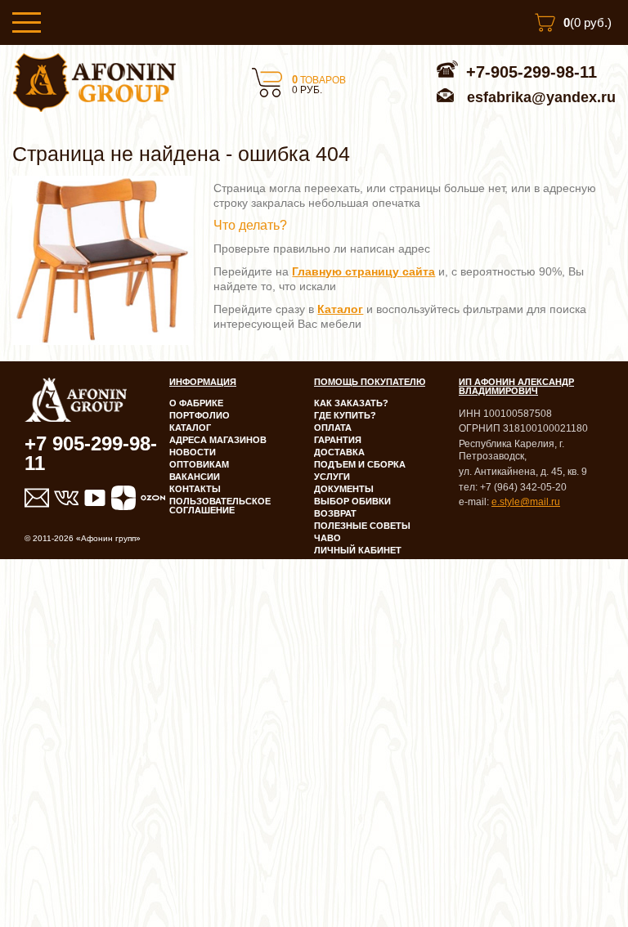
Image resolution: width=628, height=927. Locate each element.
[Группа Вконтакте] (65, 498)
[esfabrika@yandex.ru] (37, 498)
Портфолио (199, 415)
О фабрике (196, 403)
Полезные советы (362, 526)
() (587, 22)
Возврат (335, 513)
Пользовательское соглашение (220, 505)
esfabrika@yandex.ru (541, 97)
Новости (192, 452)
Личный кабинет (357, 550)
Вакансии (194, 476)
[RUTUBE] (95, 498)
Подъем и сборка (360, 464)
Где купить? (345, 415)
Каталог (190, 427)
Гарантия (337, 440)
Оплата (333, 427)
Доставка (339, 452)
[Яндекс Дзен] (123, 498)
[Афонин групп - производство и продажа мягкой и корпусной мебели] (94, 107)
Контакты (195, 489)
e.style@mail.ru (525, 502)
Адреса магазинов (218, 440)
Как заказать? (351, 403)
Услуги (332, 476)
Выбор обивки (352, 501)
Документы (344, 489)
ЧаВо (327, 538)
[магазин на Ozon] (153, 498)
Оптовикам (199, 464)
